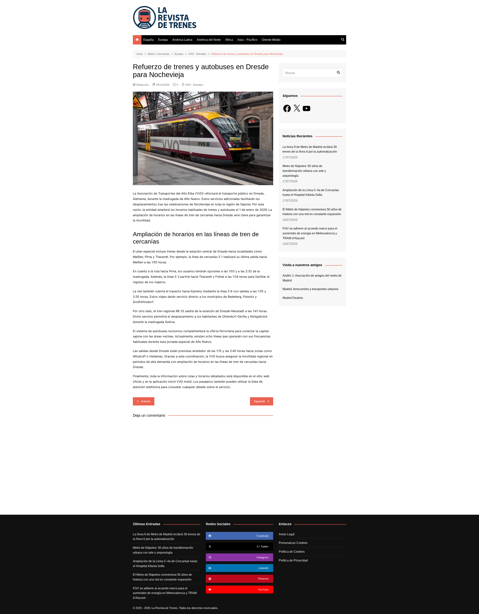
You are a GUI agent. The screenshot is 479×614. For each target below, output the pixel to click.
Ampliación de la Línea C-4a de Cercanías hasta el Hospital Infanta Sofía (311, 193)
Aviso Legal (287, 534)
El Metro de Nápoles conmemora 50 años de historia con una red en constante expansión (312, 212)
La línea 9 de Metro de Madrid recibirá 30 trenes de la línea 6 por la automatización (310, 149)
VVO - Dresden (194, 84)
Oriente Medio (271, 39)
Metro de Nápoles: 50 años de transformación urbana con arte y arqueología (304, 170)
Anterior (146, 401)
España (148, 39)
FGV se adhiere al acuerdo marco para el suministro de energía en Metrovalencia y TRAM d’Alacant (310, 233)
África (229, 39)
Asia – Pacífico (247, 39)
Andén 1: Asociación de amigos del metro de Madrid (312, 278)
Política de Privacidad (293, 560)
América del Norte (209, 39)
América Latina (182, 39)
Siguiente (259, 401)
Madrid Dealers (293, 297)
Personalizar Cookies (293, 542)
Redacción (142, 84)
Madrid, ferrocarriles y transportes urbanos (310, 289)
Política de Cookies (292, 551)
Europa (163, 39)
